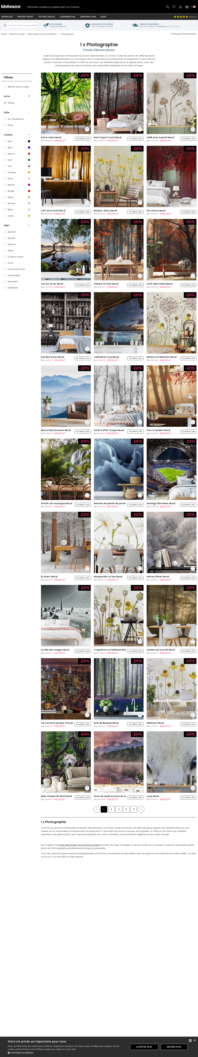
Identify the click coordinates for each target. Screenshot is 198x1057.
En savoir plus (69, 1049)
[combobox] (190, 1040)
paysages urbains (90, 844)
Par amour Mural (156, 210)
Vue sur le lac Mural (52, 283)
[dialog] (99, 1047)
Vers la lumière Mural (158, 430)
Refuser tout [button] (174, 1047)
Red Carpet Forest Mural (108, 137)
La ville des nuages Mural (55, 649)
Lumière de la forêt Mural (161, 649)
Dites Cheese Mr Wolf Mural (56, 796)
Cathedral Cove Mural (106, 357)
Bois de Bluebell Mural (106, 723)
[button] (66, 1053)
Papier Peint (25, 16)
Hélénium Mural (155, 723)
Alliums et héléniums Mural (162, 357)
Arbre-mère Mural (51, 137)
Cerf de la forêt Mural (53, 210)
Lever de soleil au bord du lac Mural (114, 796)
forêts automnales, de (69, 844)
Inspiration (88, 16)
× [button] (194, 1040)
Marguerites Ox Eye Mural (108, 576)
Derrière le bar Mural (52, 357)
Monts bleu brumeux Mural (56, 430)
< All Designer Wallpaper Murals (183, 34)
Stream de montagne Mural (56, 503)
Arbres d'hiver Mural (158, 576)
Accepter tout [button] (144, 1047)
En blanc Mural (49, 576)
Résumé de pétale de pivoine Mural (114, 503)
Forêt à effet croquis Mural (109, 430)
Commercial (68, 16)
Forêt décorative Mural (159, 283)
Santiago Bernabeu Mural (161, 503)
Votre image (46, 16)
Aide (103, 16)
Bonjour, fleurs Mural (105, 210)
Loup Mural (153, 796)
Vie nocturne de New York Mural (59, 723)
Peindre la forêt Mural (106, 283)
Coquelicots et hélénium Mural (111, 649)
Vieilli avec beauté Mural (160, 137)
